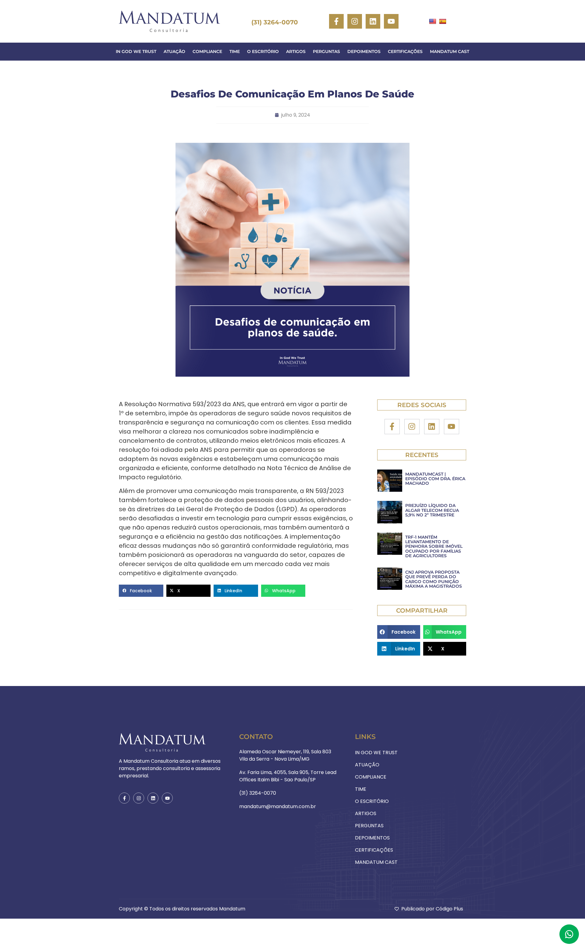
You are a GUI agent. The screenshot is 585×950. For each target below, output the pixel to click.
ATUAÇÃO (174, 51)
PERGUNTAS (326, 51)
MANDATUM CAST (449, 51)
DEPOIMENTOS (364, 51)
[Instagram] (354, 21)
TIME (234, 51)
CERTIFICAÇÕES (405, 51)
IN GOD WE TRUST (136, 51)
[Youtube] (391, 21)
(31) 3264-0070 (274, 22)
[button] (141, 591)
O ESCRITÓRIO (263, 51)
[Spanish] (443, 21)
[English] (433, 21)
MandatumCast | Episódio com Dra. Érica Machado (435, 478)
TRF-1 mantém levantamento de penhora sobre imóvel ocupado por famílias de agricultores (434, 546)
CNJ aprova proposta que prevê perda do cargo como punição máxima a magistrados (433, 579)
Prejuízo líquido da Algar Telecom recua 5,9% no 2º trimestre (432, 510)
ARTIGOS (296, 51)
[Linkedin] (373, 21)
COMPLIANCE (207, 51)
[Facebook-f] (336, 21)
